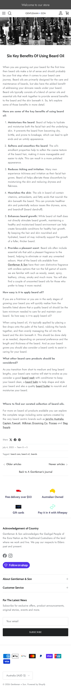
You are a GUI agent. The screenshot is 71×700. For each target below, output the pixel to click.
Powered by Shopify (36, 684)
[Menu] (4, 13)
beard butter (43, 386)
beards (34, 454)
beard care (15, 454)
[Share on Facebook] (15, 439)
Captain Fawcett (11, 423)
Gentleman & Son (18, 265)
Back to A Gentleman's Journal (35, 472)
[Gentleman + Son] (35, 13)
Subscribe (35, 632)
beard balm (31, 382)
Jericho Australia (54, 419)
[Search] (11, 13)
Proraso (53, 423)
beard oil (26, 454)
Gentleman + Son (18, 684)
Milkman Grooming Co (34, 423)
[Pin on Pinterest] (19, 439)
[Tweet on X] (10, 439)
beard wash (28, 378)
